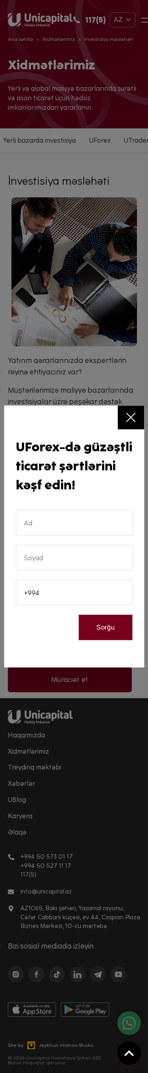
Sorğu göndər (105, 632)
